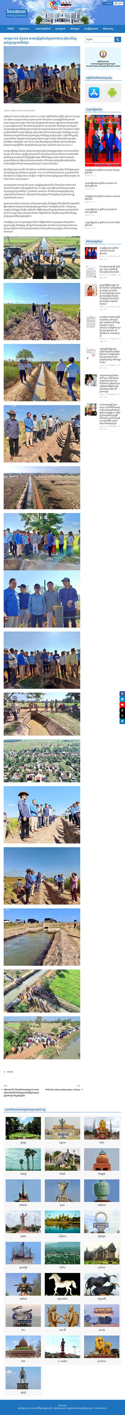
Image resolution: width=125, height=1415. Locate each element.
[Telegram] (122, 699)
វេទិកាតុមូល (74, 29)
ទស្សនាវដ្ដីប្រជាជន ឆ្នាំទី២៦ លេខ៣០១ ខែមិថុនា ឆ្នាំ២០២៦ (101, 184)
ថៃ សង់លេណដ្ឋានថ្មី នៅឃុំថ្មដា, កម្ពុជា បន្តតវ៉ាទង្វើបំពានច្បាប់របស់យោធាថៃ (109, 269)
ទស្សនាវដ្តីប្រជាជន (94, 110)
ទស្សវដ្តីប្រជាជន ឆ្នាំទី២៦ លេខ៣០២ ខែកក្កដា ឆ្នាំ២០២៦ (102, 171)
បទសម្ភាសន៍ (60, 29)
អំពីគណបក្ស (108, 29)
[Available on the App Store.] (94, 93)
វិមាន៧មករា (16, 12)
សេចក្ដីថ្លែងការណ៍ (91, 29)
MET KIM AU (31, 111)
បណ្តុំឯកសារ (24, 29)
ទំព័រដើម (10, 29)
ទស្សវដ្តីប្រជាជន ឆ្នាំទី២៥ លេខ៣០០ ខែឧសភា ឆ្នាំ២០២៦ (102, 198)
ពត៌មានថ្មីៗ (10, 1072)
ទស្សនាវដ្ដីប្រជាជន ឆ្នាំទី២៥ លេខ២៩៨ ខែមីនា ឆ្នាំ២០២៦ (102, 224)
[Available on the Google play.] (112, 93)
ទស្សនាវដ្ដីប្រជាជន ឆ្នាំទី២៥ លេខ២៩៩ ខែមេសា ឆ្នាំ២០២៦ (101, 211)
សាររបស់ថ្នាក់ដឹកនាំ (43, 29)
